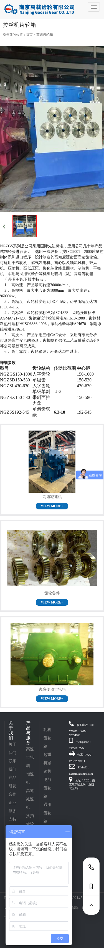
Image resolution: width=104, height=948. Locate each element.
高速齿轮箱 (44, 35)
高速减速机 (30, 799)
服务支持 (12, 815)
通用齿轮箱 (47, 813)
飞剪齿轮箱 (47, 788)
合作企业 (12, 798)
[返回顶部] (91, 905)
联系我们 (12, 765)
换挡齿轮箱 (30, 824)
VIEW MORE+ (52, 506)
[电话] (91, 867)
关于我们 (12, 748)
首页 (29, 35)
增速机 (30, 778)
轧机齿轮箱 (47, 738)
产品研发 (12, 782)
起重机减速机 (47, 763)
